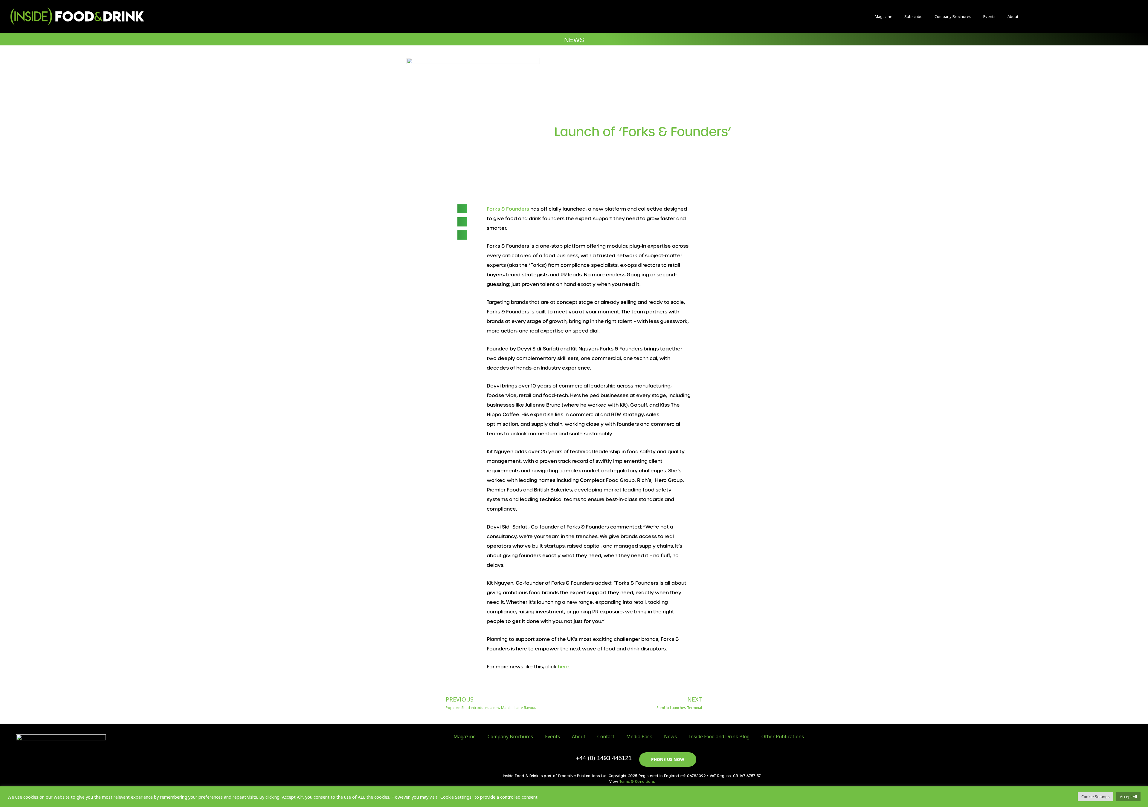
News (670, 736)
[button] (1051, 17)
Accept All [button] (1128, 796)
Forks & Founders (508, 209)
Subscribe (913, 16)
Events (989, 16)
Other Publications (782, 736)
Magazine (883, 16)
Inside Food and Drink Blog (719, 736)
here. (564, 667)
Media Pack (639, 736)
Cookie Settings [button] (1095, 796)
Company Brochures (953, 16)
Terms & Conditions (637, 782)
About (1012, 16)
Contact (605, 736)
